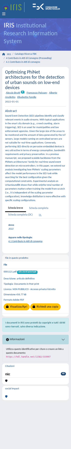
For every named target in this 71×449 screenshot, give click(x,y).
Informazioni (17, 339)
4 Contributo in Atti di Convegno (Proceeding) (29, 58)
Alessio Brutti (13, 92)
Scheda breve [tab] (15, 208)
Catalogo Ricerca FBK (25, 54)
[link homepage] (13, 7)
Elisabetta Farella (26, 97)
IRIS (9, 54)
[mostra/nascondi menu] (3, 14)
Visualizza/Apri (18, 306)
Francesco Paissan (37, 92)
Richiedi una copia (46, 306)
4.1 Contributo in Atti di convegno (23, 62)
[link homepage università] (47, 7)
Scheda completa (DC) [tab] (20, 215)
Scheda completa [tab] (38, 208)
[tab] (40, 215)
